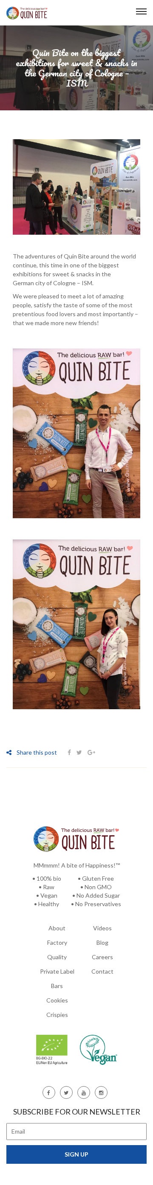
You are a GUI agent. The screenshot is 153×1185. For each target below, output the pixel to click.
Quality (57, 956)
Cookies (57, 1000)
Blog (102, 942)
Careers (102, 956)
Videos (102, 928)
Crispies (57, 1014)
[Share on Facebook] (70, 752)
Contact (102, 971)
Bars (57, 985)
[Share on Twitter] (79, 752)
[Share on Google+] (91, 752)
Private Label (57, 971)
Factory (57, 942)
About (56, 928)
